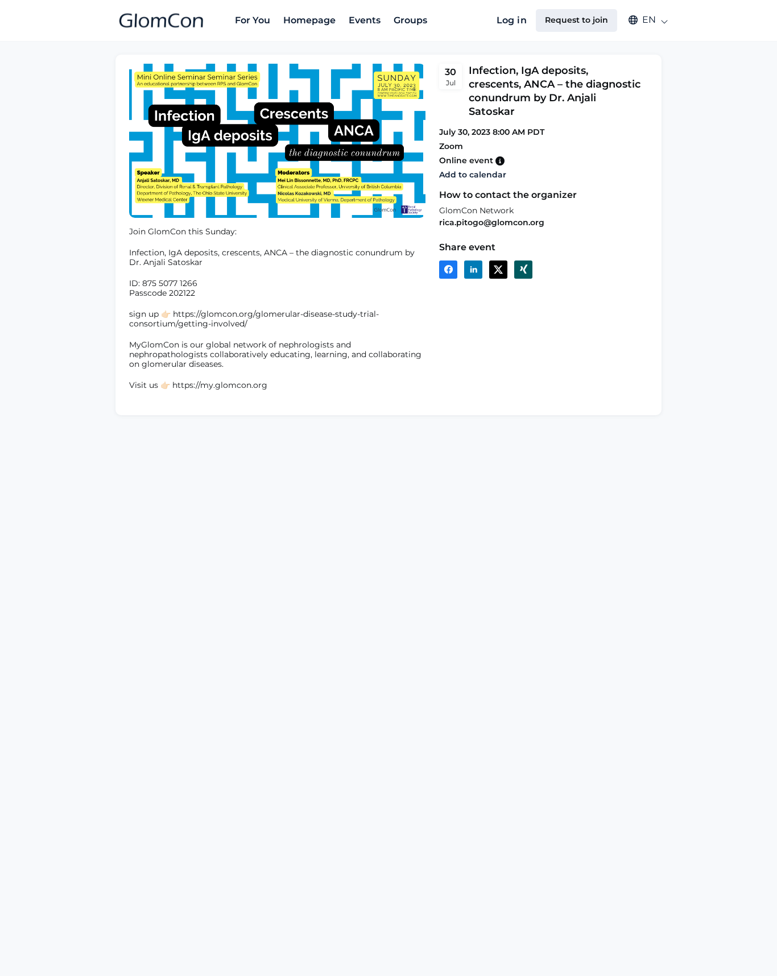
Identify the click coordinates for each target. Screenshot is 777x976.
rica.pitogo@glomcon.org (491, 222)
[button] (642, 20)
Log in (512, 20)
